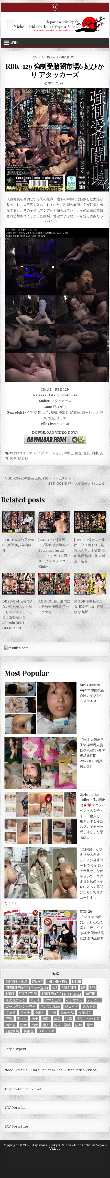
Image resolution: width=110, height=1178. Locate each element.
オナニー (94, 1000)
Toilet (10, 993)
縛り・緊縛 (62, 1024)
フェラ (25, 1012)
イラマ (27, 453)
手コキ (22, 1018)
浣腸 (68, 1018)
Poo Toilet (69, 987)
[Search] (55, 7)
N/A (54, 987)
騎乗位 (23, 458)
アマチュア (53, 1000)
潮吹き (11, 1024)
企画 (52, 1012)
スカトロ (89, 1006)
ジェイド (71, 1006)
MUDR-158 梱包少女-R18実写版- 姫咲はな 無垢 (88, 606)
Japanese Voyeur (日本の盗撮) (27, 987)
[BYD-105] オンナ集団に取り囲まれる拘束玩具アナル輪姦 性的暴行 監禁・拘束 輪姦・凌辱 (90, 550)
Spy (92, 987)
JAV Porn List (15, 1108)
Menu (14, 42)
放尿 (57, 1018)
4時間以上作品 (16, 981)
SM (83, 987)
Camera (37, 981)
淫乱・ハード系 (88, 1018)
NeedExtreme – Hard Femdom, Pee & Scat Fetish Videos (50, 1070)
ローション (54, 453)
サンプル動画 (50, 1006)
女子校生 (85, 1012)
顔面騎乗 (12, 1030)
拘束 (95, 453)
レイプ (39, 453)
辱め (89, 1024)
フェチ (11, 1012)
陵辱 (13, 458)
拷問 (46, 1018)
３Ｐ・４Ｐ (46, 1030)
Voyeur (90, 993)
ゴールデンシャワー (21, 1006)
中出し (69, 453)
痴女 (34, 1024)
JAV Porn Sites (16, 1126)
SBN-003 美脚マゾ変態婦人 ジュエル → (78, 483)
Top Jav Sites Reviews (22, 1089)
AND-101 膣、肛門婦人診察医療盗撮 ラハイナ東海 (54, 606)
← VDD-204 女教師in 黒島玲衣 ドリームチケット (38, 478)
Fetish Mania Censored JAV (56, 57)
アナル (35, 1000)
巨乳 (86, 453)
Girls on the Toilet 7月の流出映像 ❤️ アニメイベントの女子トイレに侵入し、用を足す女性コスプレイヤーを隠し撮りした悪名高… (92, 816)
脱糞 (78, 1024)
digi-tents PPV (57, 981)
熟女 (23, 1024)
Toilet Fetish (28, 993)
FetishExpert (15, 1049)
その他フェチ (16, 1000)
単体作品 (67, 1012)
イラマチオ (74, 1000)
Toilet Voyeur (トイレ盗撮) (61, 993)
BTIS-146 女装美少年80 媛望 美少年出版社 (18, 545)
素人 (46, 1024)
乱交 (78, 453)
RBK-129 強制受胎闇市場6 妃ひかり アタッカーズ (55, 70)
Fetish (76, 981)
